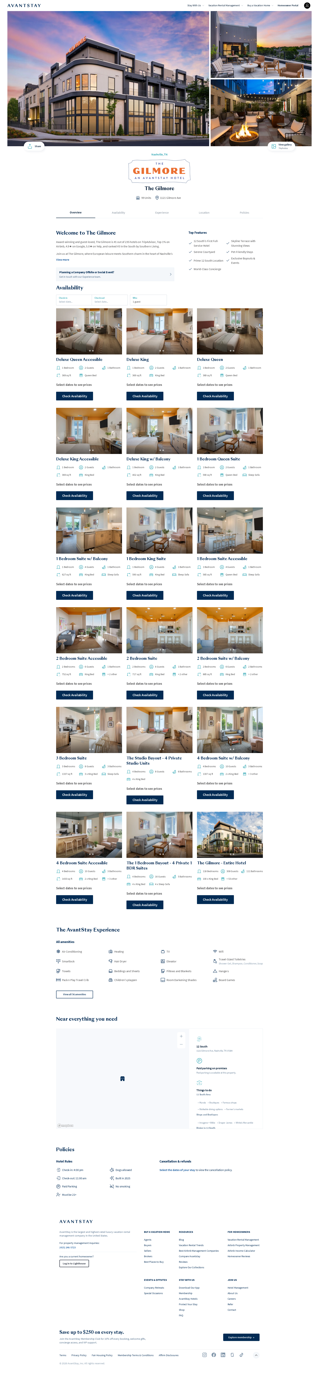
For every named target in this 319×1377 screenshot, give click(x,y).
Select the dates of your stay (177, 1170)
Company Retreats (154, 1287)
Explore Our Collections (191, 1267)
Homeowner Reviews (239, 1256)
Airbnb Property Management (244, 1245)
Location (204, 212)
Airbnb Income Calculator (241, 1250)
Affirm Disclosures (169, 1355)
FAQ (181, 1315)
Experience (162, 212)
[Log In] (307, 5)
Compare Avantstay (189, 1256)
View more (62, 259)
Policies (244, 212)
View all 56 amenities (74, 994)
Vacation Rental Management (224, 5)
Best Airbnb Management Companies (199, 1250)
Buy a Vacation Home (258, 5)
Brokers (148, 1256)
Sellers (147, 1250)
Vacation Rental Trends (191, 1245)
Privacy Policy (79, 1355)
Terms (62, 1355)
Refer (230, 1304)
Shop (181, 1309)
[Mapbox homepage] (65, 1126)
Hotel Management (238, 1287)
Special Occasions (153, 1293)
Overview (76, 212)
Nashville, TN (159, 154)
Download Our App (189, 1287)
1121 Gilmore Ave (170, 198)
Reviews (183, 1261)
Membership (185, 1293)
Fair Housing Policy (102, 1355)
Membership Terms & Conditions (136, 1355)
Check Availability (74, 396)
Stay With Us (194, 5)
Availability (118, 212)
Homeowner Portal (288, 5)
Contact (232, 1309)
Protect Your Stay (188, 1304)
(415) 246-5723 (67, 1247)
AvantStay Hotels (188, 1298)
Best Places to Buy (154, 1261)
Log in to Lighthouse (74, 1263)
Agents (147, 1239)
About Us (233, 1293)
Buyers (147, 1245)
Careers (232, 1298)
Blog (181, 1239)
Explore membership (241, 1337)
